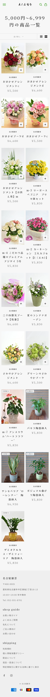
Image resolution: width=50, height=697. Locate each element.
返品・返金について (12, 662)
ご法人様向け (9, 629)
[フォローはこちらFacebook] (4, 675)
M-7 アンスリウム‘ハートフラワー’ (13, 436)
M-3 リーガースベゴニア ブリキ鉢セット (37, 194)
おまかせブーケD (13, 136)
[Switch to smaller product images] (46, 36)
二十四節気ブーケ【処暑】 (13, 317)
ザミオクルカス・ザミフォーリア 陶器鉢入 (13, 554)
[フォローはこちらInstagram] (11, 675)
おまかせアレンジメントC (13, 84)
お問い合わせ (9, 633)
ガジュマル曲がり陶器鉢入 (37, 493)
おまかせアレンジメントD (37, 83)
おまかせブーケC (37, 136)
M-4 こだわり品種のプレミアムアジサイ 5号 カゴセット (13, 257)
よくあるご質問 (10, 620)
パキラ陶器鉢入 (37, 428)
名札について (9, 624)
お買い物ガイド (10, 615)
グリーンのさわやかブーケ (37, 375)
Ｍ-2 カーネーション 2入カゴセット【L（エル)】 (37, 253)
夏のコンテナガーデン (37, 317)
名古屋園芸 (13, 77)
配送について (9, 657)
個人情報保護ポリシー (13, 653)
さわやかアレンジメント (13, 375)
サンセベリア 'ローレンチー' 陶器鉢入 (13, 495)
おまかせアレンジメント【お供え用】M (13, 192)
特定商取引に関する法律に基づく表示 (21, 667)
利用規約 (7, 648)
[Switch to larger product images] (41, 36)
